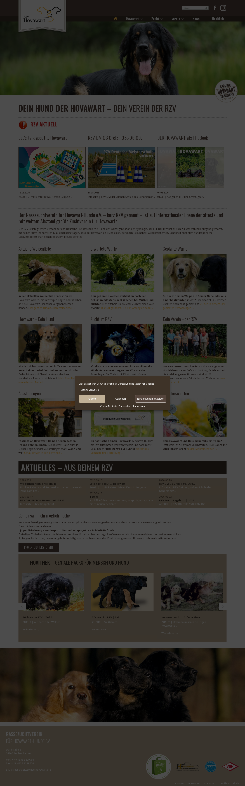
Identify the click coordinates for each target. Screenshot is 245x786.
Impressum (139, 406)
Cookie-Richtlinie (108, 406)
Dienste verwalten (90, 389)
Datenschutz (125, 406)
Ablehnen (120, 398)
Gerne (92, 398)
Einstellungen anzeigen (150, 398)
